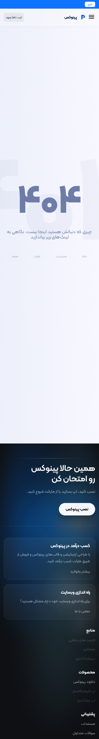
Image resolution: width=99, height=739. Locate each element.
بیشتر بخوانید (80, 571)
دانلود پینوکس (84, 682)
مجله (15, 256)
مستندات (61, 256)
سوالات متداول (84, 733)
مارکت (37, 256)
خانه (84, 256)
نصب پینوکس (77, 509)
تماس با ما (82, 611)
